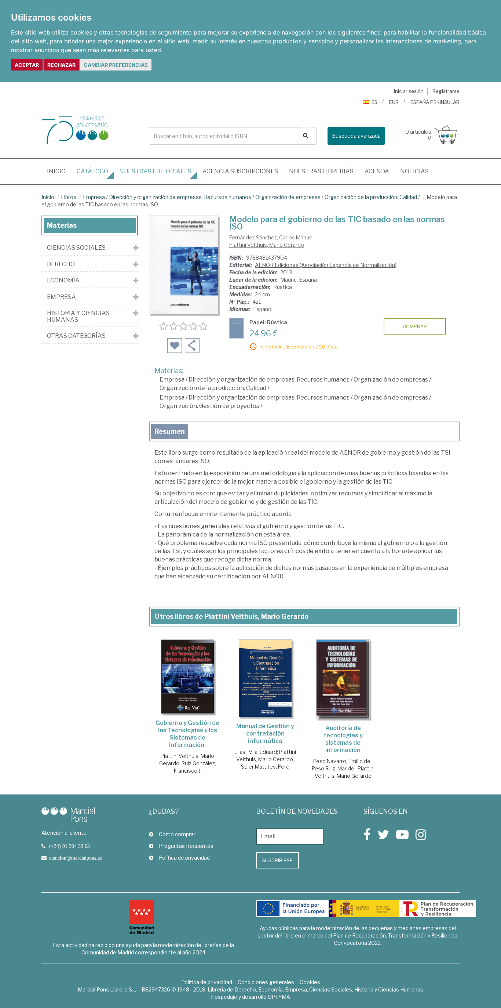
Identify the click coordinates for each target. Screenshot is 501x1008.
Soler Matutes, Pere (265, 766)
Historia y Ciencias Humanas (78, 316)
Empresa (94, 197)
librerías (321, 171)
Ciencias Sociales (76, 248)
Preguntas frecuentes (186, 846)
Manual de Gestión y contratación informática (265, 733)
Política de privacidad (184, 858)
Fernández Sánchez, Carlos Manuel (271, 237)
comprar (415, 326)
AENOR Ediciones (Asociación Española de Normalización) (325, 265)
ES (374, 102)
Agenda (377, 171)
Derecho (61, 264)
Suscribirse (277, 860)
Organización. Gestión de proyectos (209, 405)
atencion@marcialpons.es (75, 857)
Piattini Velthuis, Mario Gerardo (266, 245)
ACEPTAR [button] (27, 65)
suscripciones (240, 171)
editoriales (155, 171)
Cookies (310, 982)
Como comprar (177, 834)
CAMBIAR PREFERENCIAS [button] (116, 65)
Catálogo (92, 171)
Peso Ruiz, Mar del (333, 768)
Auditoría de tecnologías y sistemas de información (343, 739)
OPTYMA (279, 997)
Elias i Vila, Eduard (255, 752)
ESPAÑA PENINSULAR (435, 102)
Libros (68, 197)
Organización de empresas (288, 197)
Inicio (59, 171)
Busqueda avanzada (356, 136)
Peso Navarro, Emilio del (342, 761)
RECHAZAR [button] (61, 65)
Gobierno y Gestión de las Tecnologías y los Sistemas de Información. (187, 733)
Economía (63, 280)
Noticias (414, 171)
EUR (394, 102)
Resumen (169, 431)
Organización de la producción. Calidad (371, 197)
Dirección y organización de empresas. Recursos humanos (180, 197)
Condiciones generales (266, 982)
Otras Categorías (76, 336)
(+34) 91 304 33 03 (69, 846)
